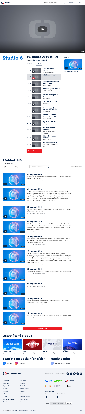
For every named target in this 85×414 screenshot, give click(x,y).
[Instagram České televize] (67, 373)
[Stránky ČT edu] (68, 386)
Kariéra (22, 394)
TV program (6, 380)
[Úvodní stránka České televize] (12, 373)
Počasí (4, 394)
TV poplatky (6, 386)
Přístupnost (33, 410)
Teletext (5, 388)
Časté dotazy (24, 399)
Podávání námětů (25, 396)
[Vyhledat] (48, 167)
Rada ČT (22, 391)
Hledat (64, 2)
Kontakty (23, 402)
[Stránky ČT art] (57, 386)
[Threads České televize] (81, 373)
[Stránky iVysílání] (69, 381)
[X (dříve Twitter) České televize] (77, 373)
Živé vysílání (6, 383)
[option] (53, 403)
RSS (81, 410)
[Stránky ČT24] (48, 381)
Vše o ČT (5, 402)
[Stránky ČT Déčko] (48, 386)
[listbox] (61, 403)
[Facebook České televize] (71, 373)
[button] (42, 29)
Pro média (23, 380)
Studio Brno (23, 386)
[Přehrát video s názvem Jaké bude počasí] (42, 29)
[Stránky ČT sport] (58, 381)
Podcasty (5, 391)
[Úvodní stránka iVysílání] (7, 3)
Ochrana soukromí (23, 410)
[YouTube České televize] (74, 373)
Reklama (22, 383)
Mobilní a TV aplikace (9, 399)
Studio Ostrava (24, 388)
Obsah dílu (30, 64)
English (15, 410)
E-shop (5, 396)
